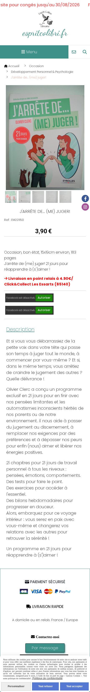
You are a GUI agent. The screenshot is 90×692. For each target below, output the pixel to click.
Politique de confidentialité (47, 678)
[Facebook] (85, 198)
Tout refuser (45, 686)
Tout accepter (74, 686)
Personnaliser (16, 686)
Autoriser (44, 298)
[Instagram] (85, 207)
